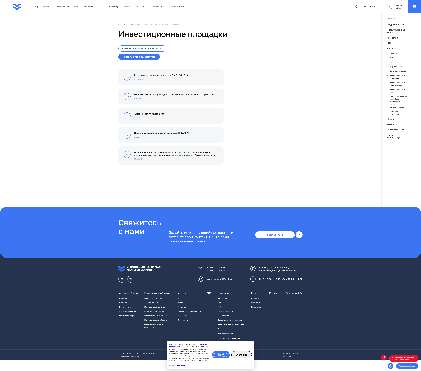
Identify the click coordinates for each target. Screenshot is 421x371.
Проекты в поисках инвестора (139, 56)
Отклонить (241, 354)
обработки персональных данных (220, 356)
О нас (180, 298)
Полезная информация (395, 112)
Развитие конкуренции (154, 311)
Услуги (181, 302)
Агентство (88, 6)
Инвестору (113, 6)
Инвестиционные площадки (397, 76)
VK (130, 279)
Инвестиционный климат (67, 6)
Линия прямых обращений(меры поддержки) (404, 358)
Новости (255, 298)
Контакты (140, 6)
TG (122, 279)
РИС (101, 6)
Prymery (299, 356)
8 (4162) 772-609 (216, 267)
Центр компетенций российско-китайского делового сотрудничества (398, 101)
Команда (182, 307)
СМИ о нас (255, 302)
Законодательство (398, 71)
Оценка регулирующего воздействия (154, 325)
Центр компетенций (179, 6)
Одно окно (394, 53)
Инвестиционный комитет (155, 316)
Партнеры (182, 316)
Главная (121, 24)
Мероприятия (257, 307)
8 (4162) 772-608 (216, 270)
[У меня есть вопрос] (384, 357)
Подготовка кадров (126, 316)
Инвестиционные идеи (397, 90)
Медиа (127, 6)
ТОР (391, 58)
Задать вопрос (275, 235)
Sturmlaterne (287, 356)
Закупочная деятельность (189, 311)
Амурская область (42, 6)
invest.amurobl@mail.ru (220, 279)
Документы (183, 320)
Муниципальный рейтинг (155, 307)
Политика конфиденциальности (218, 353)
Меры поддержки (397, 66)
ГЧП (391, 62)
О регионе (122, 298)
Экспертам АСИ (157, 6)
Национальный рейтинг (154, 298)
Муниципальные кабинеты (156, 320)
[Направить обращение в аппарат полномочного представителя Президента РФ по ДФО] (390, 366)
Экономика (123, 302)
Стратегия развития (127, 311)
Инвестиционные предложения (397, 83)
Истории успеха (125, 307)
